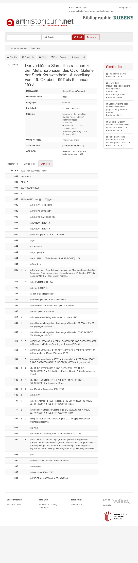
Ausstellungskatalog (71, 131)
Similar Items (29, 163)
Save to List (79, 57)
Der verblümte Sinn (19, 48)
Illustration (67, 122)
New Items (44, 507)
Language (124, 7)
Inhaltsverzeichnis (70, 139)
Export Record (59, 57)
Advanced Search (15, 504)
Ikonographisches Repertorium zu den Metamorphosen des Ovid (118, 139)
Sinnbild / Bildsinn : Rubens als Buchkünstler (117, 123)
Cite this (13, 57)
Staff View (45, 163)
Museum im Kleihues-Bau (74, 113)
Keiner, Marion (69, 90)
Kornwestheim (69, 128)
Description (12, 163)
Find (79, 37)
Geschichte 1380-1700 (72, 125)
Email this (29, 57)
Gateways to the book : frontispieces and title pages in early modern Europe (117, 108)
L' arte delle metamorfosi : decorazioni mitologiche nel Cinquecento (118, 87)
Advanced (92, 37)
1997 (85, 131)
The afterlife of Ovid (117, 73)
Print (43, 57)
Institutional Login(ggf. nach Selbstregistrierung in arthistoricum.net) (91, 9)
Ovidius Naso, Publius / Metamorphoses (73, 118)
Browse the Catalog (48, 504)
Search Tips (76, 504)
